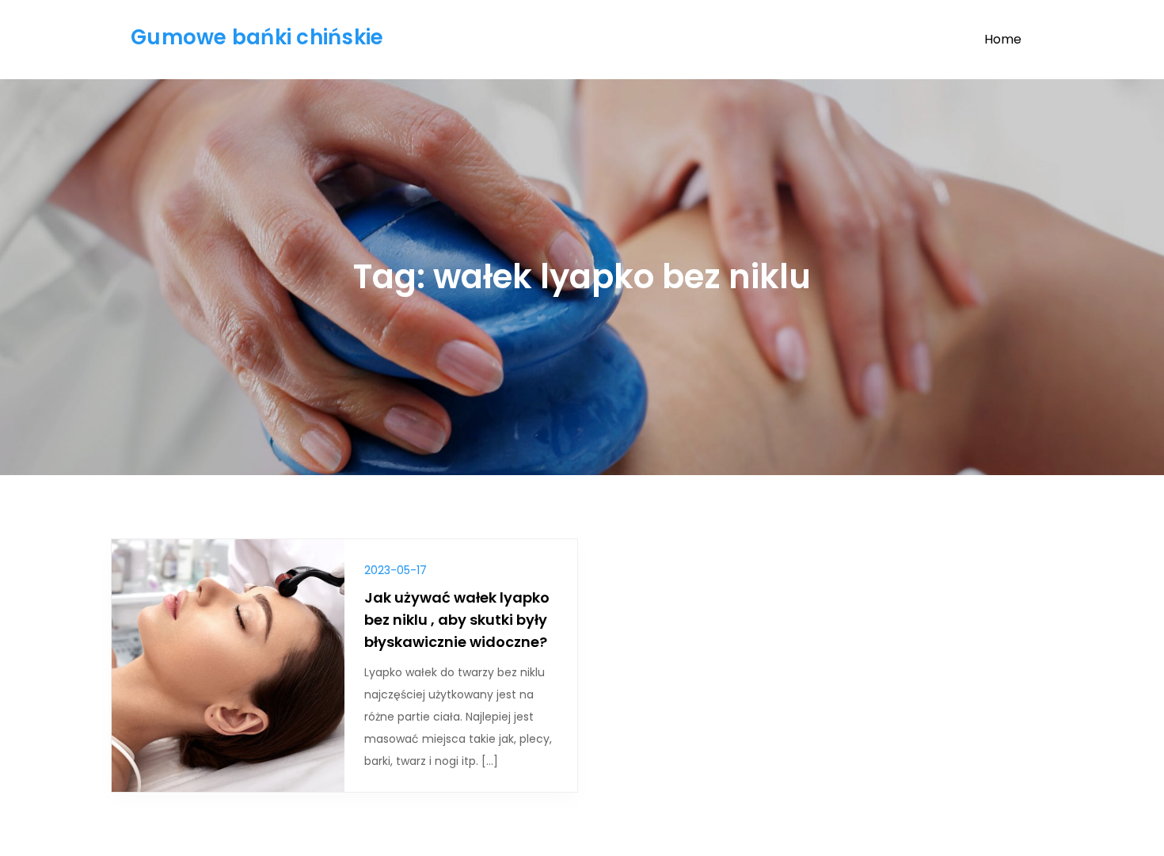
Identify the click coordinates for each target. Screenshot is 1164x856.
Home (1002, 39)
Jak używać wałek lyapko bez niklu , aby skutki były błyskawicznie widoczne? (457, 620)
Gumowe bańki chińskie (257, 37)
